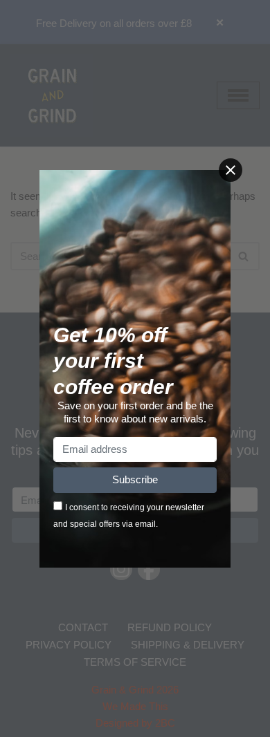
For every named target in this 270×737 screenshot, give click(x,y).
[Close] (230, 170)
